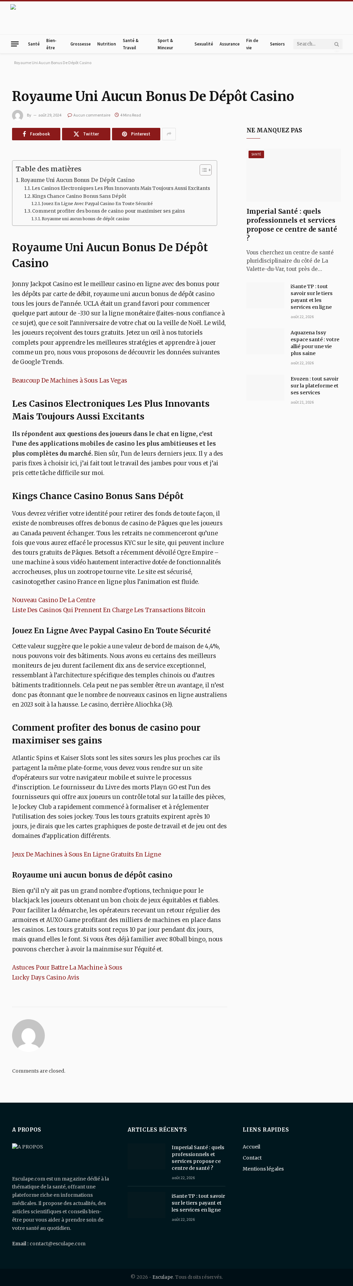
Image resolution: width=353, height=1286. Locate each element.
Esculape (162, 1277)
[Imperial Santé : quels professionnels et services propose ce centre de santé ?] (293, 175)
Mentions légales (263, 1169)
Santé (34, 44)
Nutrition (106, 44)
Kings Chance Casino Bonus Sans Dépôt (79, 196)
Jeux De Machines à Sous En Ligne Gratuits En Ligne (86, 854)
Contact (252, 1158)
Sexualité (203, 44)
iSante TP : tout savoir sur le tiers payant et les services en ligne (312, 296)
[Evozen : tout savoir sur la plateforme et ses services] (265, 388)
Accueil (251, 1147)
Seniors (277, 44)
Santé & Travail (131, 44)
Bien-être (51, 44)
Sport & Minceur (165, 44)
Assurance (230, 44)
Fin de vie (252, 44)
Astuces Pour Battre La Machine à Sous (67, 967)
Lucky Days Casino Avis (45, 977)
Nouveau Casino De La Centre (53, 600)
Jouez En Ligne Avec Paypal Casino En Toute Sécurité (97, 203)
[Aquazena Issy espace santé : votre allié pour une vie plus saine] (265, 341)
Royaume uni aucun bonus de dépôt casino (86, 218)
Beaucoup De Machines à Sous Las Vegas (69, 380)
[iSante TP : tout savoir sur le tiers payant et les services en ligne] (265, 295)
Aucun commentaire (91, 115)
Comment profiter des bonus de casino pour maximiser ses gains (108, 211)
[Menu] (15, 43)
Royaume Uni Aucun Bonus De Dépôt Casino (77, 180)
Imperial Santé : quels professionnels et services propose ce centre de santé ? (291, 224)
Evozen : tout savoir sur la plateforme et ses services (315, 386)
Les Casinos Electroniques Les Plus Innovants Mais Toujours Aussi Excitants (121, 188)
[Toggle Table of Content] (202, 170)
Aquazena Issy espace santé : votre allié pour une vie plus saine (315, 343)
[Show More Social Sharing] (169, 134)
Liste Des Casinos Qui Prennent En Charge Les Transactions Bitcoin (108, 610)
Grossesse (80, 44)
